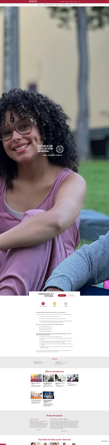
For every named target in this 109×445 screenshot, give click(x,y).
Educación (69, 383)
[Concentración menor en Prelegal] (60, 378)
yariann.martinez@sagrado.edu (59, 364)
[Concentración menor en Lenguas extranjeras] (48, 378)
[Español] (107, 1)
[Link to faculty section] (54, 303)
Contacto (71, 1)
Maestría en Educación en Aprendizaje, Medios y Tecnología (47, 401)
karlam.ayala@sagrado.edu (37, 363)
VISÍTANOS (62, 1)
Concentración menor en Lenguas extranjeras (47, 383)
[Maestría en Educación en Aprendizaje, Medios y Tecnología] (48, 395)
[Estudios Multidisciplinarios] (36, 395)
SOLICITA (75, 1)
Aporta (67, 1)
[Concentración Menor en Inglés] (36, 378)
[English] (106, 1)
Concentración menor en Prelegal (60, 383)
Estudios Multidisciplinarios (36, 400)
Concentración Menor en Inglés (35, 384)
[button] (79, 1)
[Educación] (72, 378)
